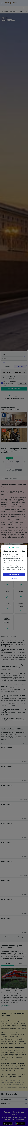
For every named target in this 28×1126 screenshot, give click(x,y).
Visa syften (14, 578)
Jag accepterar (14, 574)
